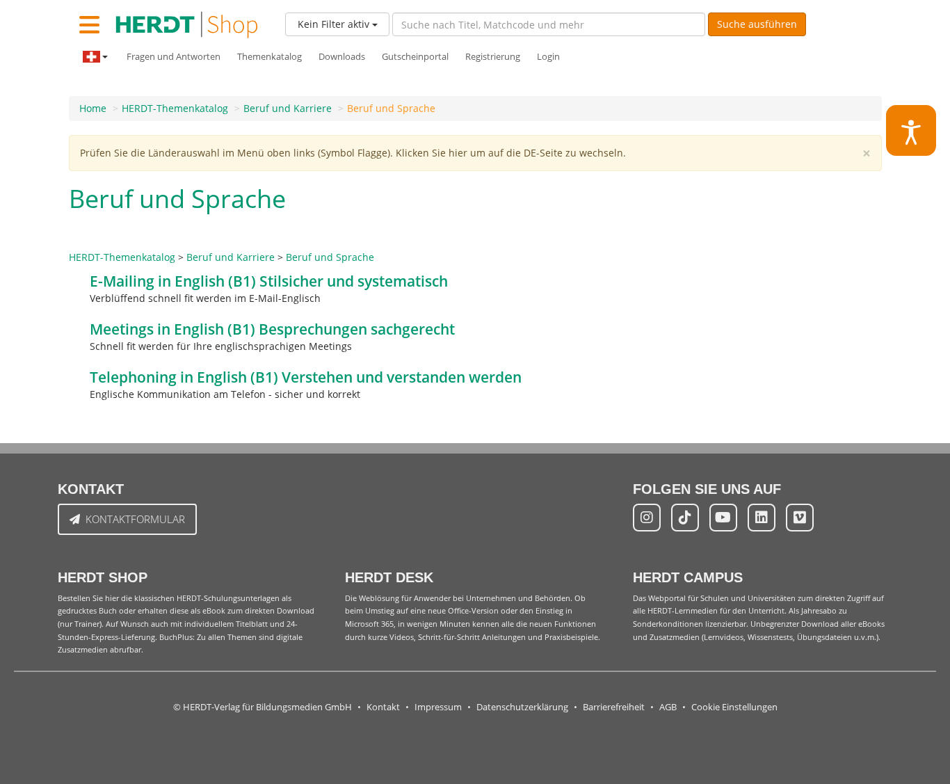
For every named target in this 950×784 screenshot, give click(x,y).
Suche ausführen (757, 24)
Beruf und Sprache (391, 108)
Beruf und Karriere (287, 108)
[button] (911, 130)
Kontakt (383, 707)
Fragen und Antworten (173, 57)
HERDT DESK (389, 577)
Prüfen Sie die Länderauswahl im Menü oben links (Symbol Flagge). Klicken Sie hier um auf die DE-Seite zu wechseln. (353, 152)
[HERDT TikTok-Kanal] (685, 517)
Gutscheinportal (415, 57)
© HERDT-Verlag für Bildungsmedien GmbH (262, 707)
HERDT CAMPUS (688, 577)
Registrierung (492, 57)
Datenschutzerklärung (522, 707)
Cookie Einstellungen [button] (734, 707)
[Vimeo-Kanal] (800, 517)
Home (92, 108)
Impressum (438, 707)
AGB (668, 707)
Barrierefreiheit (614, 707)
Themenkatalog (269, 57)
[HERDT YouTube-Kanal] (723, 517)
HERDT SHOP (102, 577)
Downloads (342, 57)
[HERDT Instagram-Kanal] (647, 517)
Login (548, 57)
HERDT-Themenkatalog (175, 108)
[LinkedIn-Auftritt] (761, 517)
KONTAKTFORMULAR (135, 519)
